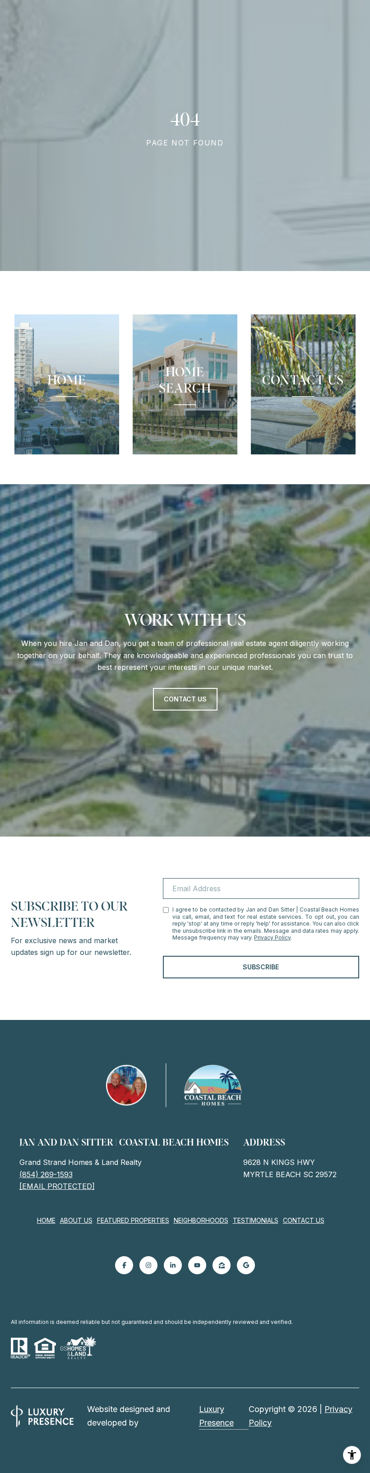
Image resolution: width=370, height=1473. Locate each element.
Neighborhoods (201, 1220)
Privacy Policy (272, 937)
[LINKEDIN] (173, 1265)
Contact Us (303, 1220)
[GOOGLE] (246, 1265)
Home (46, 1220)
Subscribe (261, 967)
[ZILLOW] (222, 1265)
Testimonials (255, 1220)
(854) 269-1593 (46, 1174)
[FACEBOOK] (124, 1265)
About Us (76, 1220)
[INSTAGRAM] (148, 1265)
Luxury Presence (216, 1415)
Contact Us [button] (185, 699)
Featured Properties (133, 1220)
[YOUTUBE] (197, 1265)
